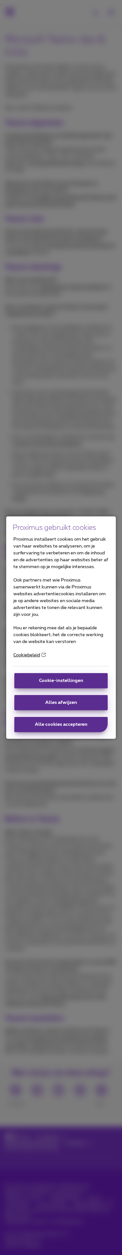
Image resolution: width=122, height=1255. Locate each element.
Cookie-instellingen (61, 680)
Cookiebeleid (26, 655)
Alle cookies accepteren (61, 724)
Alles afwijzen (61, 702)
